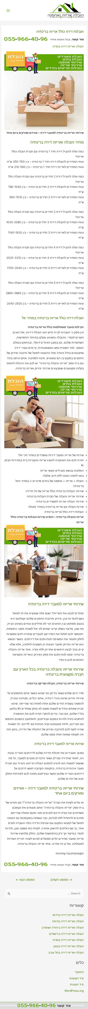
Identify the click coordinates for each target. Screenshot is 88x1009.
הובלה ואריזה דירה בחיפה (68, 921)
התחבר (79, 972)
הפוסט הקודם (61, 880)
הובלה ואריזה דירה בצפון (68, 946)
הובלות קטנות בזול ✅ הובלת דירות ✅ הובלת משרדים (67, 17)
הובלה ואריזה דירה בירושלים (66, 933)
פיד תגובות (77, 984)
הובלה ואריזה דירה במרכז (68, 46)
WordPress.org (74, 990)
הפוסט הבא (25, 880)
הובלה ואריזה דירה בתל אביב (66, 952)
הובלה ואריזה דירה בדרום (68, 915)
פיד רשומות (76, 978)
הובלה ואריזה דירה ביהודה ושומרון (63, 927)
